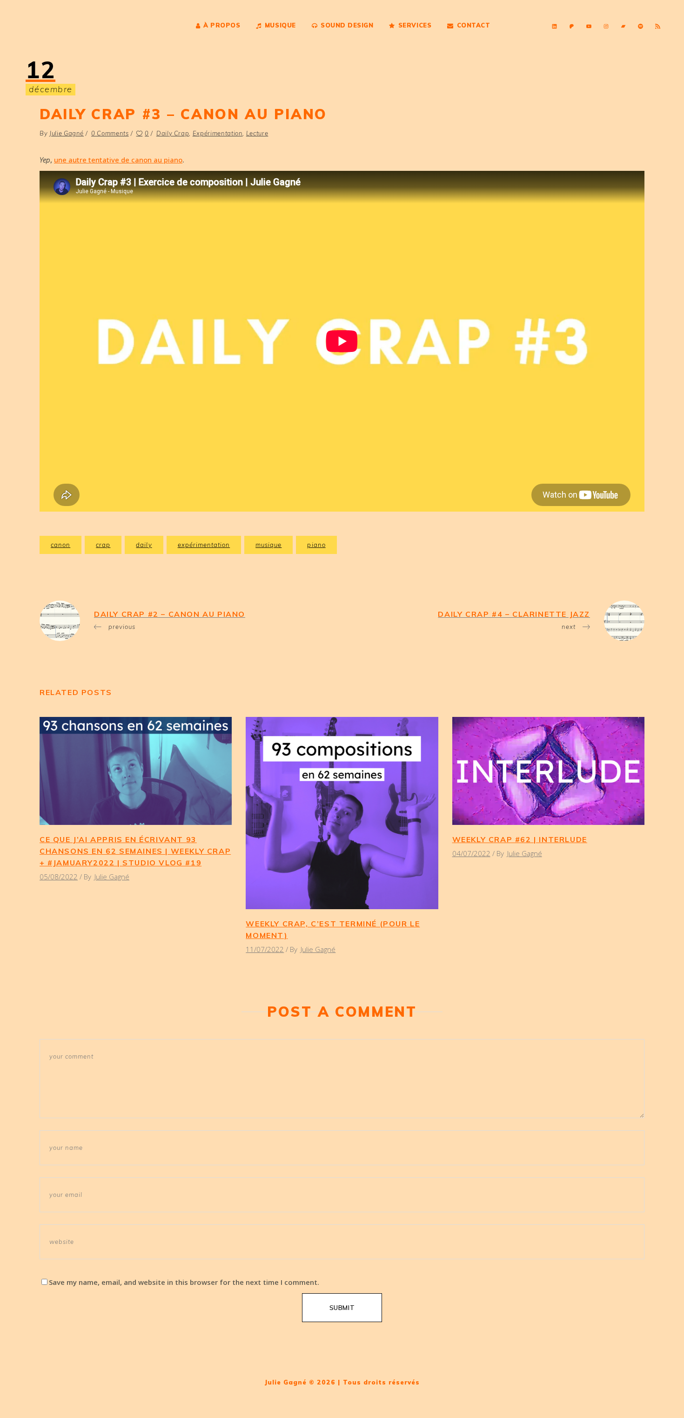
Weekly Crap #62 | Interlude (519, 839)
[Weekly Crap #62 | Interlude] (548, 771)
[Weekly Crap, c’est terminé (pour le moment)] (342, 813)
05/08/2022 (59, 876)
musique (268, 544)
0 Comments (110, 133)
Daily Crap (172, 133)
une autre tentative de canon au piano (118, 159)
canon (60, 544)
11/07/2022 (265, 949)
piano (316, 544)
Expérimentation (218, 133)
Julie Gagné (66, 133)
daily (144, 544)
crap (103, 544)
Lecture (257, 133)
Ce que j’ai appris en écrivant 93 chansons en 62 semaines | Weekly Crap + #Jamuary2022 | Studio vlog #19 (135, 851)
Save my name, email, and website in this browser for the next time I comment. (184, 1282)
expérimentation (204, 544)
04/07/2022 (471, 853)
